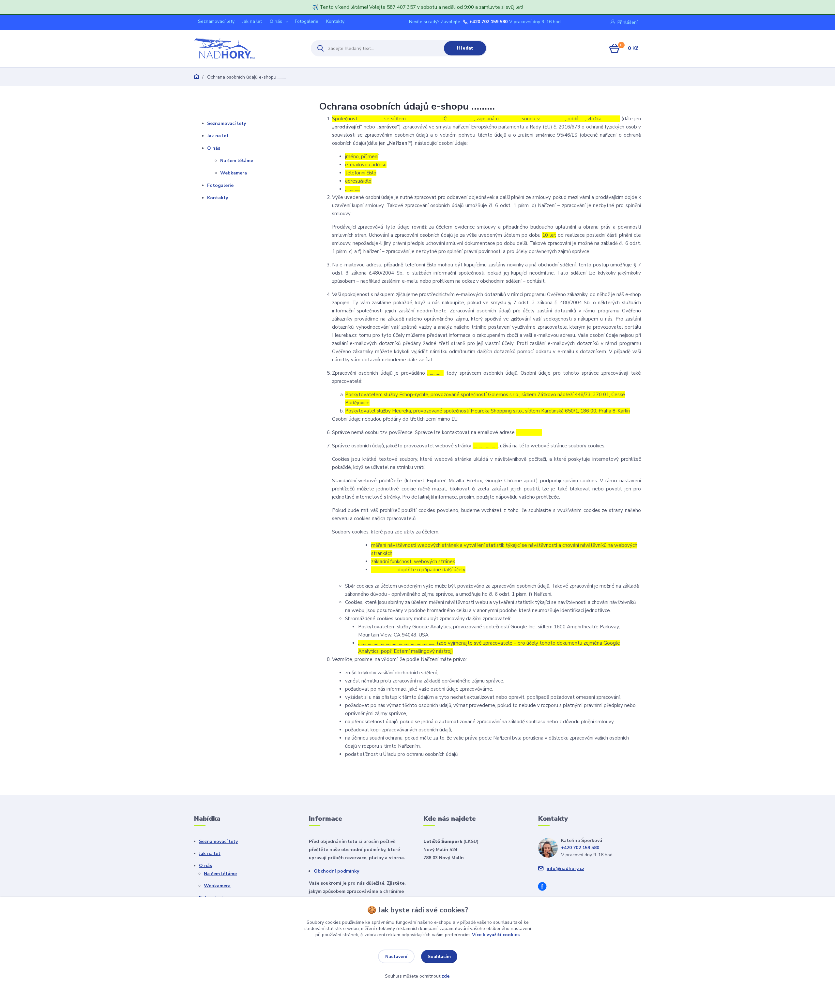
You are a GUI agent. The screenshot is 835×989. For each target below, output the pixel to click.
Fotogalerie (306, 21)
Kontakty (335, 21)
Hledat (465, 48)
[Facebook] (544, 887)
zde (445, 976)
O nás (276, 21)
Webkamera (233, 173)
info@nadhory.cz (565, 868)
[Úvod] (246, 48)
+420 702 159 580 (488, 22)
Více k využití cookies (496, 935)
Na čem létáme (236, 160)
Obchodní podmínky (336, 871)
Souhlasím (439, 956)
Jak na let (252, 21)
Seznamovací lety (216, 21)
